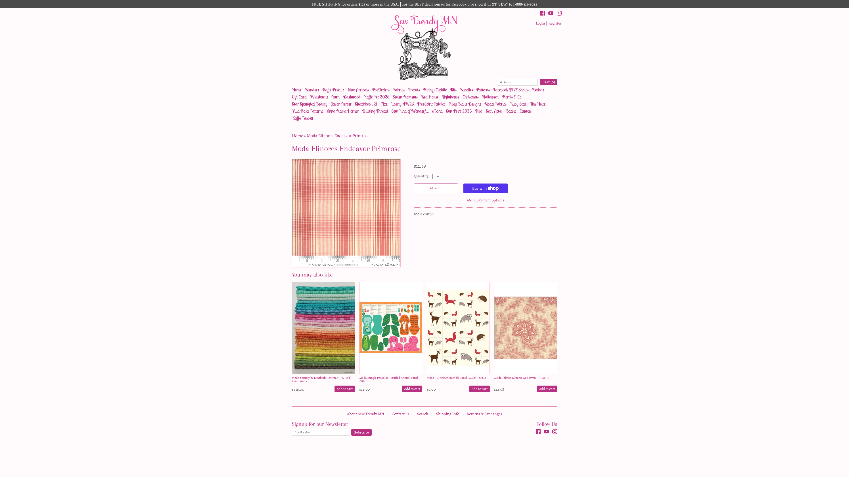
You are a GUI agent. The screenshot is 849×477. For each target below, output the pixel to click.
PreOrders (381, 90)
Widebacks (319, 97)
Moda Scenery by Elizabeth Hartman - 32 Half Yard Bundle (321, 379)
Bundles (466, 90)
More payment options (485, 200)
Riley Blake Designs (465, 104)
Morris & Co (512, 97)
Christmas (471, 97)
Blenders (312, 90)
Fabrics (399, 90)
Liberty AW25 (402, 104)
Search (422, 413)
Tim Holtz (537, 104)
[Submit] (501, 82)
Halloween (490, 97)
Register (555, 23)
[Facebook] (542, 14)
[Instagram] (559, 14)
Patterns (483, 90)
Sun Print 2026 (459, 111)
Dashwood (351, 97)
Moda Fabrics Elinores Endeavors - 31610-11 (521, 378)
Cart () (549, 82)
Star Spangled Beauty (309, 104)
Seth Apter (494, 111)
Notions (538, 90)
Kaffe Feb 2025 (376, 97)
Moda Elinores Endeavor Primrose (338, 136)
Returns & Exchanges (484, 413)
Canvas (526, 111)
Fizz (384, 104)
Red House (430, 97)
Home (297, 90)
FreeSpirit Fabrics (431, 104)
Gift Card (299, 97)
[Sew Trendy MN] (424, 47)
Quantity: (422, 176)
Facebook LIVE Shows (511, 90)
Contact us (400, 413)
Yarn (335, 97)
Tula (478, 111)
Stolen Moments (405, 97)
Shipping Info (447, 413)
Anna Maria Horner (343, 111)
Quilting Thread (375, 111)
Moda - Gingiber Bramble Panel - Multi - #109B (456, 378)
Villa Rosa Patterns (307, 111)
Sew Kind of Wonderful (410, 111)
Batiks (511, 111)
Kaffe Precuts (333, 90)
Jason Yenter (341, 104)
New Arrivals (358, 90)
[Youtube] (550, 14)
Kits (453, 90)
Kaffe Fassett (302, 118)
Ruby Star (518, 104)
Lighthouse (450, 97)
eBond (437, 111)
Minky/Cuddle (435, 90)
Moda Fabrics (495, 104)
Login (540, 23)
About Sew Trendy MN (365, 413)
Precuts (414, 90)
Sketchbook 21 (366, 104)
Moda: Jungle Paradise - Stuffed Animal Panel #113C (388, 379)
